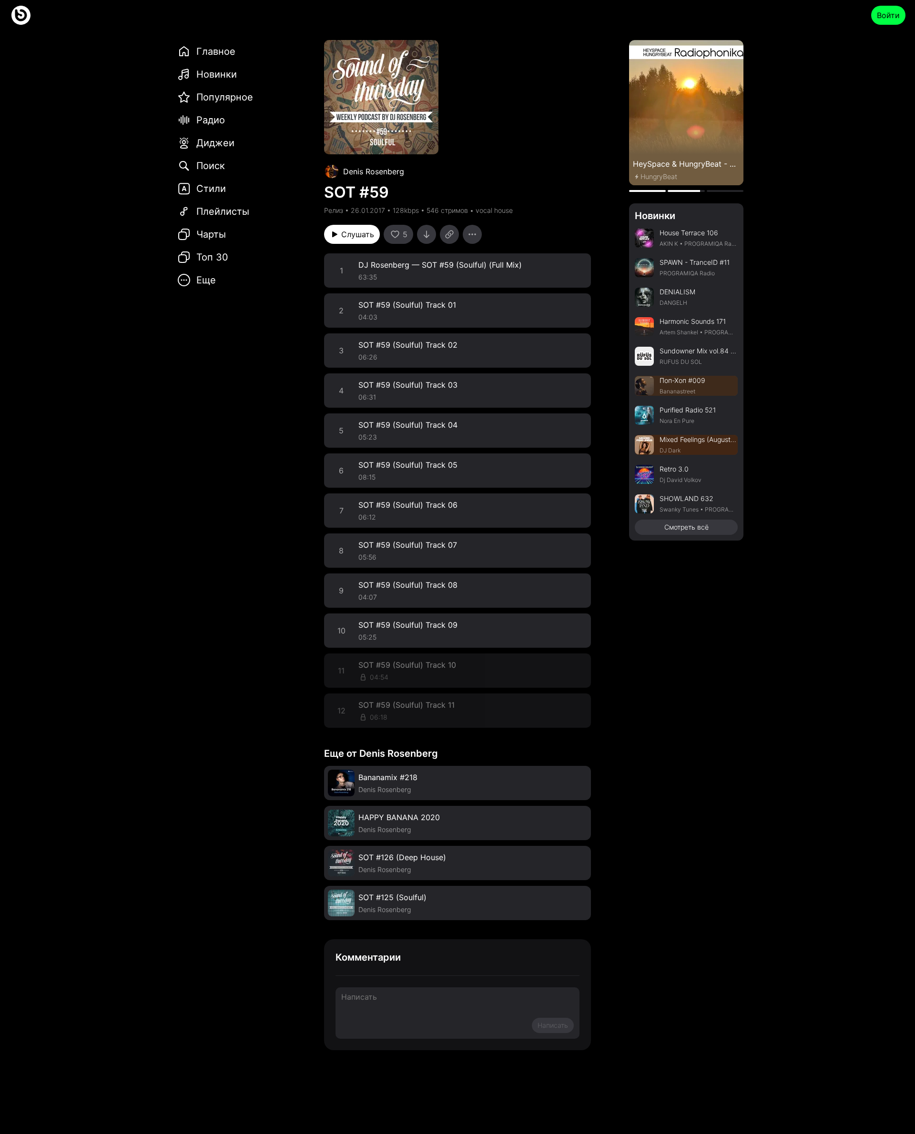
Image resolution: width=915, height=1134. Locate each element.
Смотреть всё (686, 527)
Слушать (357, 234)
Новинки (655, 215)
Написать (553, 1025)
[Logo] (21, 15)
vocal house (494, 210)
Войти (888, 15)
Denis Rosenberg (373, 171)
